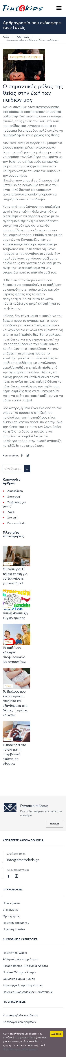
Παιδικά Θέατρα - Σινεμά (19, 972)
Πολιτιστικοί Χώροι (15, 952)
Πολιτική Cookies (14, 929)
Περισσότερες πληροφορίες (20, 1049)
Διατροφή (13, 496)
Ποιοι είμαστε (12, 903)
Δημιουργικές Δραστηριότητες (23, 985)
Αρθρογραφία (23, 37)
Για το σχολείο (16, 523)
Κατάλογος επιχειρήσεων (19, 1022)
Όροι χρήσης (11, 916)
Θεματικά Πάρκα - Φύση (19, 979)
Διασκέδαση (15, 491)
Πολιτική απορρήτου (16, 922)
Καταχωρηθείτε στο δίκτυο (20, 1015)
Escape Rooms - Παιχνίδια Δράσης (25, 966)
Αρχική (6, 37)
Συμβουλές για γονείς (25, 57)
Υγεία (10, 511)
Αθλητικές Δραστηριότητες (20, 959)
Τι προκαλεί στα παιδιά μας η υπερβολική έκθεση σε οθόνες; (14, 754)
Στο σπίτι (13, 517)
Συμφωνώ (56, 1034)
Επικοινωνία (11, 909)
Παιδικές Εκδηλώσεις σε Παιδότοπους (28, 992)
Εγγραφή (54, 823)
